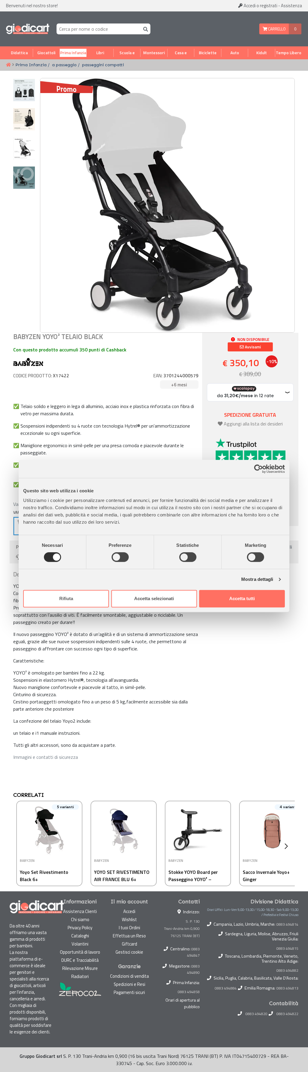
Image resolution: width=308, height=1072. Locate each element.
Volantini (80, 943)
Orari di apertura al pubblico (182, 1003)
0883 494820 (256, 1014)
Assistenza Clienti (80, 911)
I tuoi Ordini (129, 927)
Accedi (260, 5)
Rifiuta (66, 598)
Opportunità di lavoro (80, 952)
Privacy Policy (80, 927)
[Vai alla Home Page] (8, 65)
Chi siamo (80, 919)
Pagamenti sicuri (129, 992)
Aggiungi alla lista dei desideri (253, 423)
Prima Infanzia (73, 53)
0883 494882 (287, 970)
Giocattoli (46, 53)
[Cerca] (144, 28)
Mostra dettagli (257, 579)
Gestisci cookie (129, 952)
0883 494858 (189, 992)
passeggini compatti (103, 64)
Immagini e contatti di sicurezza (45, 757)
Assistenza (291, 5)
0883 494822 (287, 1014)
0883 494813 (287, 988)
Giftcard (129, 943)
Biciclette (208, 53)
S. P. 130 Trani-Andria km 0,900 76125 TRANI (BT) (182, 928)
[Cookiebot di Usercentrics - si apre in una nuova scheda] (258, 468)
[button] (288, 846)
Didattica (19, 53)
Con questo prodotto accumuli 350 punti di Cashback (69, 349)
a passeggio (64, 64)
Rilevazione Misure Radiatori (80, 972)
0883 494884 (226, 988)
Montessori (154, 53)
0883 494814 (287, 924)
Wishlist (129, 919)
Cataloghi (80, 935)
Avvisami (252, 347)
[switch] (120, 557)
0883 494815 (287, 948)
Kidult (261, 53)
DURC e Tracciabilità (80, 960)
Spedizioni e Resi (129, 984)
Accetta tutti (242, 598)
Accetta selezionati (154, 598)
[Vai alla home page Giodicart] (27, 29)
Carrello (276, 29)
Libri (100, 53)
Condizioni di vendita (129, 976)
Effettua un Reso (129, 935)
